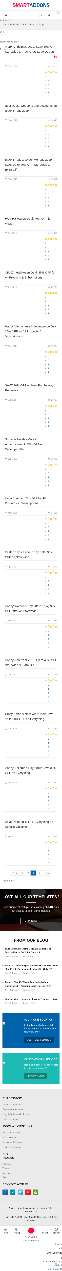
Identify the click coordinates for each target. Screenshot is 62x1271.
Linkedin (13, 1192)
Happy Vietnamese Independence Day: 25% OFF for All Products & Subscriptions (31, 331)
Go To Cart (25, 1229)
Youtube (36, 1192)
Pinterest (28, 1192)
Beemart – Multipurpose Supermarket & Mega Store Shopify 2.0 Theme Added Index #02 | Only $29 (31, 967)
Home (5, 1233)
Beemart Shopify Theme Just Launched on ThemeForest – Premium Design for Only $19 (28, 984)
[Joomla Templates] (31, 5)
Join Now (31, 921)
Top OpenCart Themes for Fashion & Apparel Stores (31, 999)
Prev (14, 873)
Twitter (21, 1192)
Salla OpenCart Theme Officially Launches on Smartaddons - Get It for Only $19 (28, 951)
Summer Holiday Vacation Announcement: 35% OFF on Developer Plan (24, 444)
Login (42, 15)
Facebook (5, 1192)
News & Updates (12, 956)
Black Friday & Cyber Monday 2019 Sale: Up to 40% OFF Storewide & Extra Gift (28, 164)
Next (47, 873)
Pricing (17, 1233)
